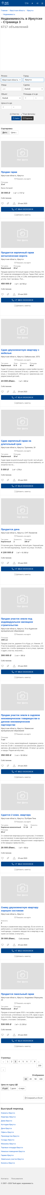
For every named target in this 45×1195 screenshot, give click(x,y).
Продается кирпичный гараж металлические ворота (17, 254)
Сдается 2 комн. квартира (16, 815)
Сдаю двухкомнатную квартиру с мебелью (20, 351)
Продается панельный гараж (17, 994)
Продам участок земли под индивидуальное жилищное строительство (17, 621)
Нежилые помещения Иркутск (13, 1151)
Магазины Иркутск (8, 1144)
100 (39, 1066)
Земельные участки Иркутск (12, 1159)
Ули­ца (3, 85)
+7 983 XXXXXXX (23, 300)
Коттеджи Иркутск (8, 1124)
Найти (17, 118)
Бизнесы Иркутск (8, 1163)
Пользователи (17, 1179)
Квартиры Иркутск (8, 1117)
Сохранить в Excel (34, 1098)
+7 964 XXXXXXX (23, 209)
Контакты (5, 1179)
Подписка (28, 118)
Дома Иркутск (6, 1121)
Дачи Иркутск (6, 1128)
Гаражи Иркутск (7, 1155)
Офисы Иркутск (7, 1132)
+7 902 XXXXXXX (23, 771)
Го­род (25, 76)
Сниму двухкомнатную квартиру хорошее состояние (19, 909)
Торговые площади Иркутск (12, 1147)
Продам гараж (9, 172)
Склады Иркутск (7, 1140)
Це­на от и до (6, 103)
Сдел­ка (26, 85)
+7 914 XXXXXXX (23, 397)
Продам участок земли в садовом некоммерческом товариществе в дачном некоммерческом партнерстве (20, 720)
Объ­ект (4, 94)
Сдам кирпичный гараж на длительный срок (16, 442)
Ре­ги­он (4, 76)
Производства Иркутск (10, 1136)
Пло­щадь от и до (30, 94)
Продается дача (10, 529)
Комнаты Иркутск (8, 1113)
